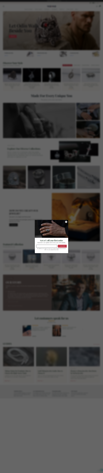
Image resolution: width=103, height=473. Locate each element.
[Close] (66, 222)
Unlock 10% (62, 246)
